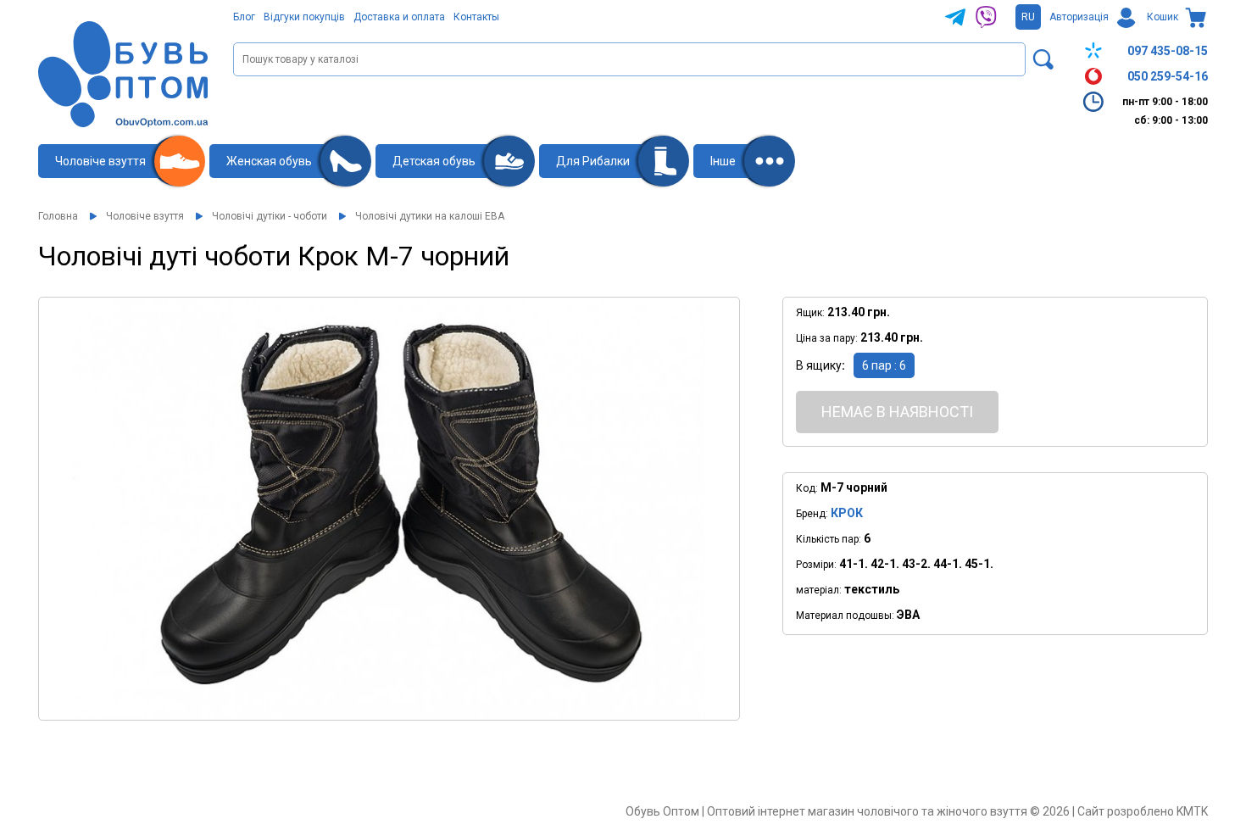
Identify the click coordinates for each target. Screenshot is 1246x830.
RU (1028, 17)
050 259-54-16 (1167, 76)
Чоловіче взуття (100, 161)
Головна (58, 216)
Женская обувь (269, 161)
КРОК (847, 513)
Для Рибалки (593, 161)
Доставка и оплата (399, 17)
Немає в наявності (897, 412)
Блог (244, 17)
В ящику (819, 365)
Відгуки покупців (304, 17)
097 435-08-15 (1167, 51)
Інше (723, 161)
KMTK (1192, 811)
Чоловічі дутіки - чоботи (269, 216)
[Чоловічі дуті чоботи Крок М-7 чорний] (389, 509)
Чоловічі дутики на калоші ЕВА (429, 216)
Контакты (476, 17)
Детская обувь (434, 161)
